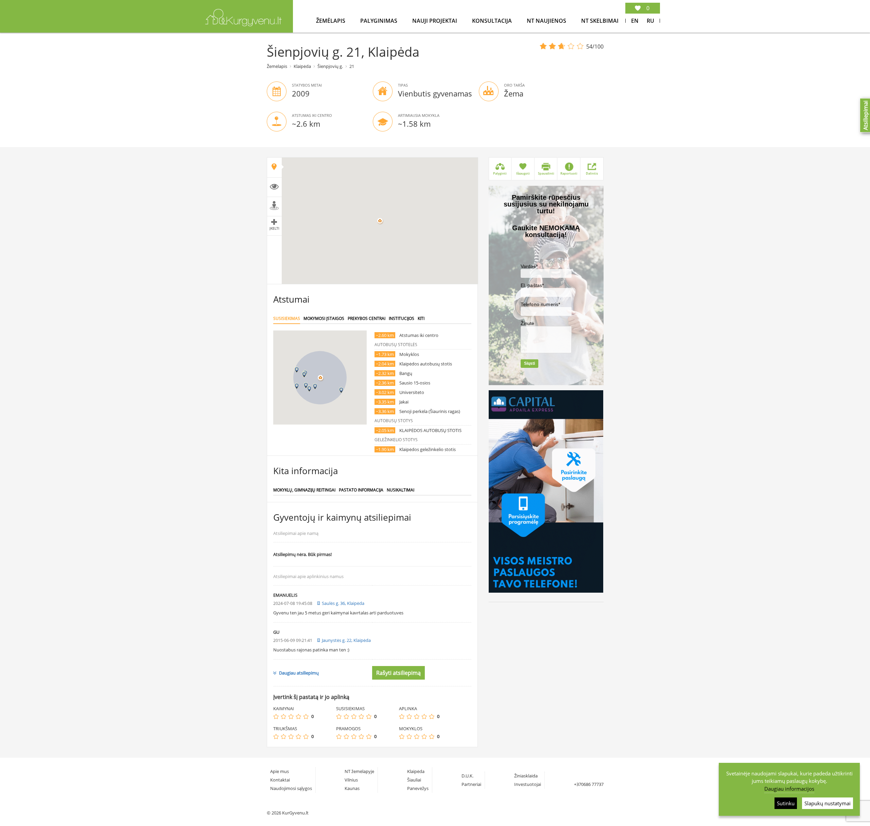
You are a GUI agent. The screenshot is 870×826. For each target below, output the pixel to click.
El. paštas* (532, 285)
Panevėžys (418, 788)
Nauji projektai (435, 20)
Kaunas (352, 788)
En (635, 20)
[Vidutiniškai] (291, 716)
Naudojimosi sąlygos (291, 788)
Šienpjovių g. (330, 66)
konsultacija (492, 20)
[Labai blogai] (276, 716)
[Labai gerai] (306, 716)
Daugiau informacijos (789, 788)
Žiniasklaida (526, 776)
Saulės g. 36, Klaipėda (343, 603)
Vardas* (529, 266)
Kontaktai (280, 780)
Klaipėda (302, 66)
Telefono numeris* (540, 304)
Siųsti (529, 363)
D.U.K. (467, 776)
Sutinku (786, 803)
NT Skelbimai (600, 20)
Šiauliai (414, 780)
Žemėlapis (331, 20)
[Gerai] (298, 716)
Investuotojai (527, 784)
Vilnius (351, 780)
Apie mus (279, 771)
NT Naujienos (547, 20)
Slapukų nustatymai (827, 803)
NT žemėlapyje (359, 771)
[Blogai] (283, 716)
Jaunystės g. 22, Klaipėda (346, 640)
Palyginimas (379, 20)
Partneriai (471, 784)
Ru (650, 20)
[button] (315, 386)
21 (351, 66)
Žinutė (528, 323)
